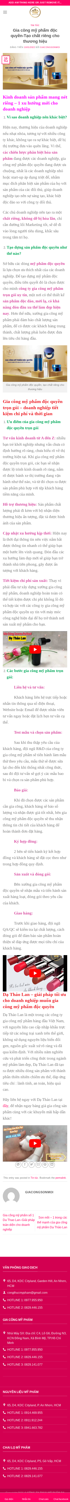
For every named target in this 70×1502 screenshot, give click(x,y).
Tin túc (35, 25)
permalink (60, 1177)
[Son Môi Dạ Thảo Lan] (35, 12)
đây (5, 1106)
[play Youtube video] (35, 649)
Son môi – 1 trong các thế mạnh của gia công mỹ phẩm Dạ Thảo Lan (52, 1222)
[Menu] (5, 12)
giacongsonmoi (50, 47)
